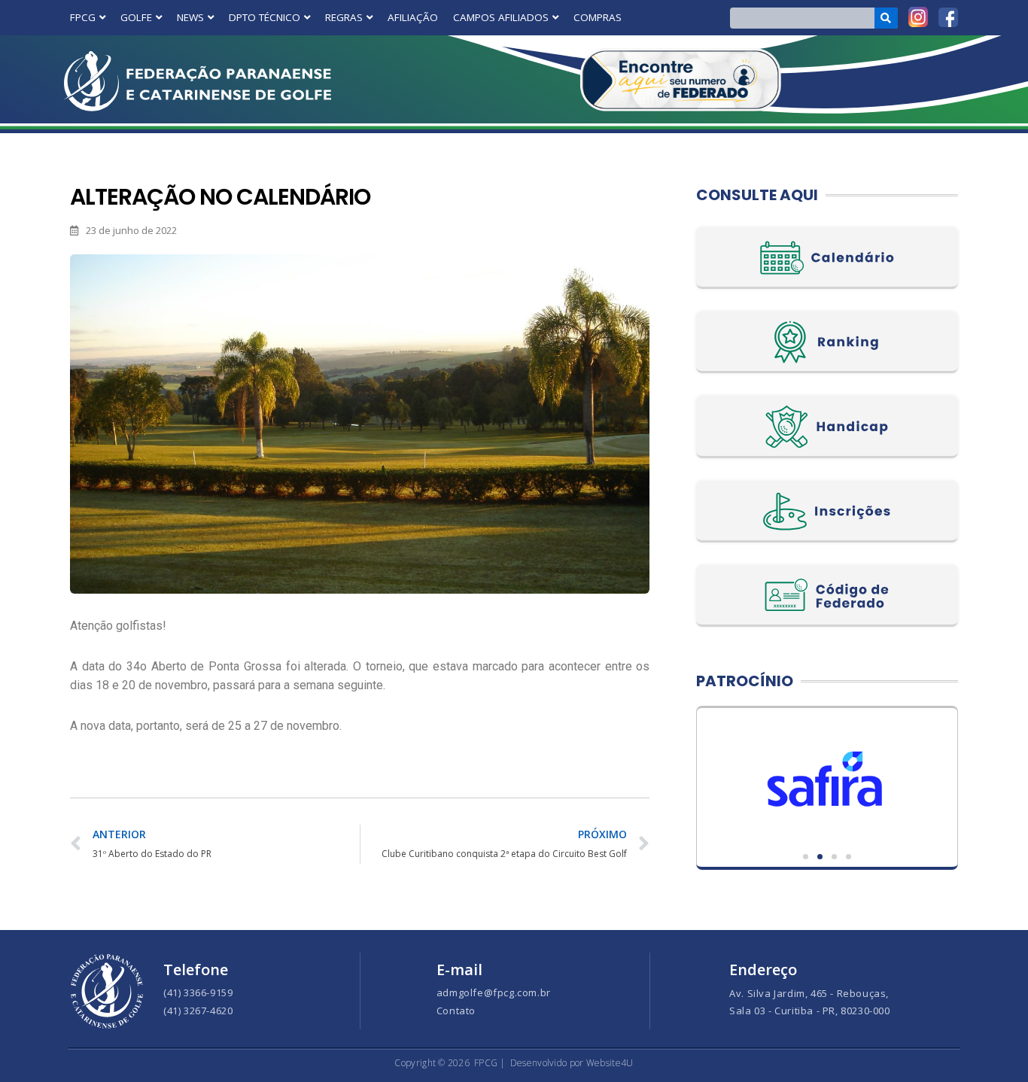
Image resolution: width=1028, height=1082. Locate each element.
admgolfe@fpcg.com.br (493, 992)
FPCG (83, 17)
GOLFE (136, 17)
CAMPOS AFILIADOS (501, 17)
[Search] (886, 18)
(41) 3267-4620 (198, 1010)
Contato (456, 1010)
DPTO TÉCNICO (264, 17)
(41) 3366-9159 (198, 992)
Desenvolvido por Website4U (572, 1062)
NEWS (190, 17)
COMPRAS (597, 17)
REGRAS (344, 17)
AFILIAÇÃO (413, 17)
